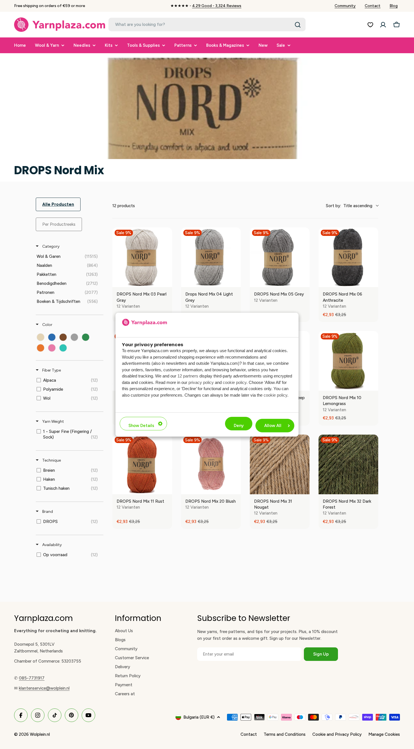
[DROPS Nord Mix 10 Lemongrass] (348, 361)
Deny (239, 425)
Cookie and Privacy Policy (337, 734)
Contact (372, 5)
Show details (141, 425)
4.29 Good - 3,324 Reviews (216, 5)
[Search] (297, 24)
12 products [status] (123, 205)
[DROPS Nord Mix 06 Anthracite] (348, 257)
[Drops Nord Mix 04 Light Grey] (211, 257)
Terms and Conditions (285, 734)
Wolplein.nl (40, 734)
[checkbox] (69, 256)
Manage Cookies (384, 734)
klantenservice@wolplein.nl (44, 688)
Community (345, 5)
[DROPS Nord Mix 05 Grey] (280, 257)
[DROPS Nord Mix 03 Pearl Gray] (142, 257)
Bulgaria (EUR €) (199, 717)
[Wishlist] (370, 24)
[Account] (383, 24)
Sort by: (349, 205)
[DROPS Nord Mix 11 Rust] (142, 464)
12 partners (187, 376)
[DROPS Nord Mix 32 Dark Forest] (348, 464)
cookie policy (234, 382)
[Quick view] (166, 281)
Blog (393, 5)
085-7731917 (31, 678)
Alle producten (58, 204)
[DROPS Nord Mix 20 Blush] (211, 464)
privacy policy (201, 382)
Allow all (272, 425)
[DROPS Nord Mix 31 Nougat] (280, 464)
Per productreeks (58, 224)
